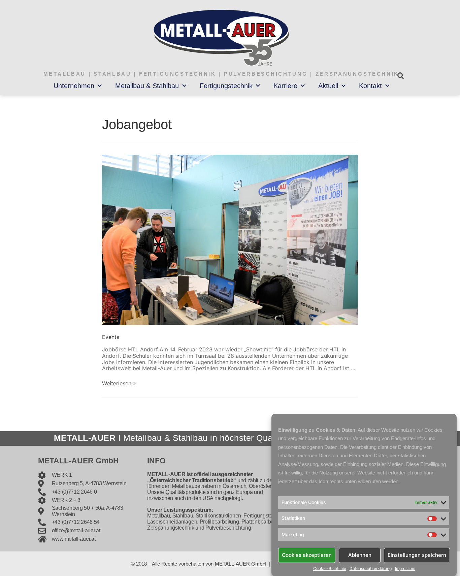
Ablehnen (359, 555)
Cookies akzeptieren (307, 555)
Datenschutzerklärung (371, 568)
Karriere (285, 85)
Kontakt (370, 85)
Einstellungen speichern (417, 555)
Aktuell (328, 85)
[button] (400, 76)
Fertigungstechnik (226, 85)
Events (110, 337)
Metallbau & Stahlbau (147, 85)
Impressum (405, 568)
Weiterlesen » (119, 383)
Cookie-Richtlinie (329, 568)
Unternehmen (74, 85)
